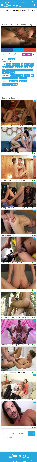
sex (22, 64)
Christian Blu (22, 81)
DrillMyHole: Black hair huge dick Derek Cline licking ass (17, 345)
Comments (28, 54)
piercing (11, 70)
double (27, 70)
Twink (25, 78)
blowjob (9, 64)
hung (16, 70)
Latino (16, 78)
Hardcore (11, 78)
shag (8, 72)
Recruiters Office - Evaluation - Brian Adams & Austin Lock (18, 180)
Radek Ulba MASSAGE (7, 235)
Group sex (5, 78)
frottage (12, 72)
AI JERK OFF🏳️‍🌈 (15, 10)
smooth (26, 67)
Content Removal (15, 461)
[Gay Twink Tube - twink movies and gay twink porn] (18, 5)
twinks (13, 64)
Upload (24, 461)
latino (21, 67)
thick (23, 70)
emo (31, 70)
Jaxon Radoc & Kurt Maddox (9, 399)
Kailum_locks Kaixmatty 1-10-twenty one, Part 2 (15, 153)
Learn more (21, 2)
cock (25, 64)
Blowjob (21, 75)
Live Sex (5, 10)
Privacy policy (28, 460)
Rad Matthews (14, 81)
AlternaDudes (11, 59)
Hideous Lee (6, 84)
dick (29, 64)
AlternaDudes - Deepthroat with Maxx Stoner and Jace (17, 125)
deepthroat (5, 70)
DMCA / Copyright (8, 460)
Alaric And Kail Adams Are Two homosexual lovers (16, 290)
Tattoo (21, 78)
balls (19, 70)
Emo (32, 75)
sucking (17, 67)
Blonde (15, 75)
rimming (4, 67)
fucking (18, 64)
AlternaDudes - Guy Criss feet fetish (11, 262)
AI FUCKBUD (32, 10)
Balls (11, 75)
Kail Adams (14, 84)
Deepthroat (27, 75)
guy (9, 67)
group (12, 67)
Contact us (19, 460)
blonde (31, 67)
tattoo (32, 64)
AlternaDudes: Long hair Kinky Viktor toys (13, 427)
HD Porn (24, 10)
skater (3, 72)
